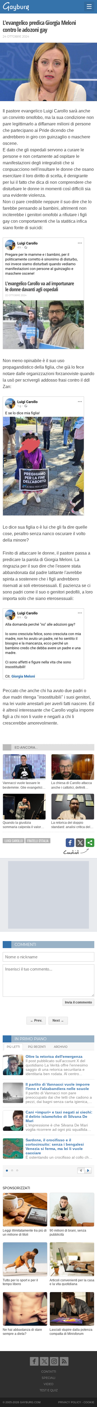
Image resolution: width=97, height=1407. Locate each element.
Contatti (48, 1371)
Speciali (48, 1378)
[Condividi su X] (80, 842)
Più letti (13, 1047)
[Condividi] (90, 842)
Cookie (89, 1402)
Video (48, 1384)
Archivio (60, 1047)
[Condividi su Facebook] (70, 842)
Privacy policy (69, 1402)
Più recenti (37, 1047)
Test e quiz (49, 1390)
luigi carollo (14, 840)
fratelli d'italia (37, 840)
